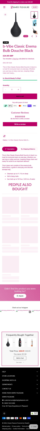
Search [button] (21, 296)
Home (5, 140)
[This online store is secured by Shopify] (34, 413)
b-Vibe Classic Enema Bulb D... (19, 140)
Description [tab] (10, 149)
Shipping (15, 59)
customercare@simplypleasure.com (16, 400)
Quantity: (6, 85)
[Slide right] (36, 36)
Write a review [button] (20, 124)
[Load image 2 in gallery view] (34, 22)
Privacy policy (16, 426)
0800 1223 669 (9, 403)
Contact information (19, 428)
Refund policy (6, 426)
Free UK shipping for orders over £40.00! (20, 2)
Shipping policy (6, 428)
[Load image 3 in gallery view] (34, 30)
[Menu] (4, 7)
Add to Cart (20, 358)
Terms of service (27, 426)
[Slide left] (32, 36)
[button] (34, 7)
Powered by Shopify (23, 423)
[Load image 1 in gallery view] (34, 15)
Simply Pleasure (12, 423)
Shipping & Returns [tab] (29, 149)
